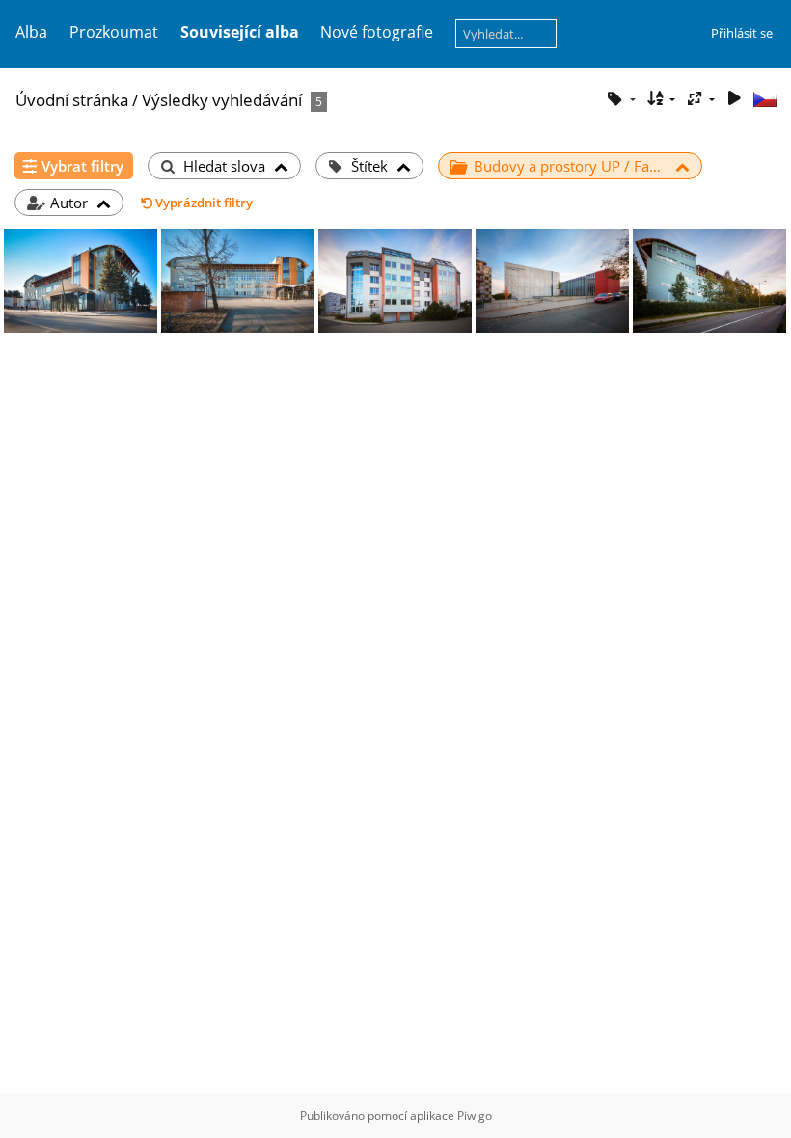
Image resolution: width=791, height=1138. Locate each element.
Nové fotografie (376, 31)
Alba (31, 31)
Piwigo (474, 1115)
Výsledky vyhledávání (222, 100)
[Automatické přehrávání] (734, 99)
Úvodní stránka (71, 100)
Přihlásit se (742, 32)
